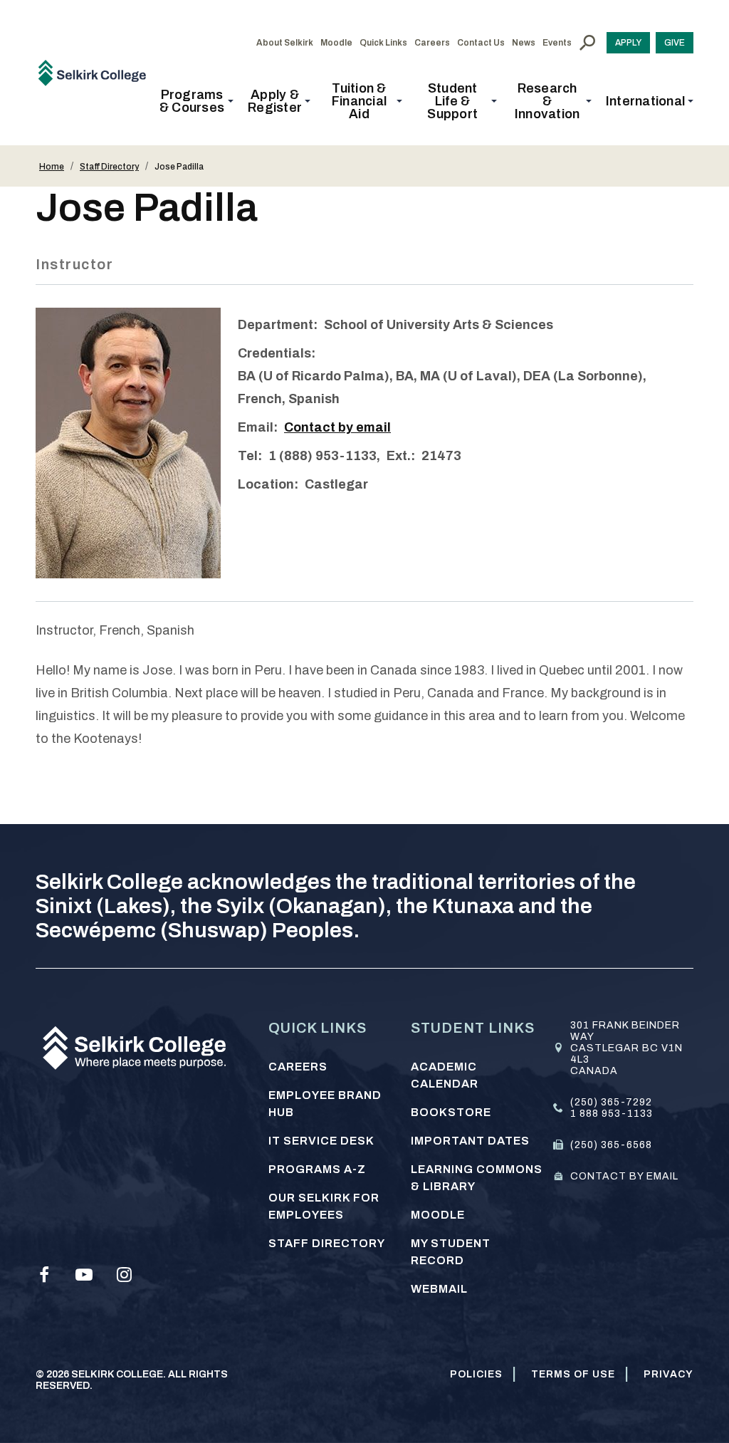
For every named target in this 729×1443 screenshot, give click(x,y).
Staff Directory (109, 167)
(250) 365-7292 (611, 1102)
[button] (196, 101)
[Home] (97, 72)
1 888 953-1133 (611, 1113)
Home (51, 167)
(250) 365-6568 (611, 1145)
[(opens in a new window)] (44, 1274)
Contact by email (337, 427)
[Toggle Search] (587, 42)
